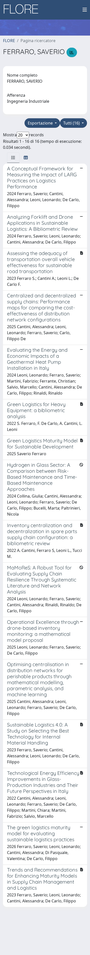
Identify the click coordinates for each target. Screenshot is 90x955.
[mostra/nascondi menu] (84, 9)
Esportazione (41, 123)
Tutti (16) (72, 123)
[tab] (13, 157)
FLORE (9, 40)
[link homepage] (22, 10)
